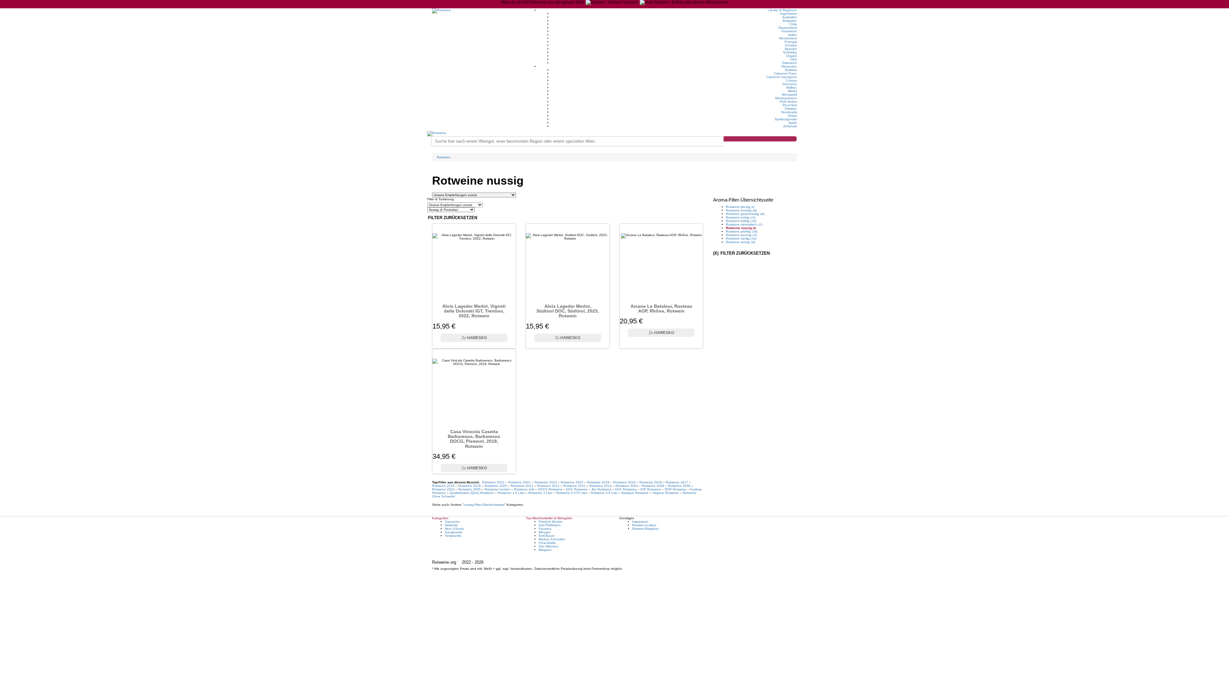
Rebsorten (789, 66)
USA (793, 59)
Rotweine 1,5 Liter (511, 493)
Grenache (789, 84)
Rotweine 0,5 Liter (604, 493)
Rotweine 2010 (443, 489)
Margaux (545, 550)
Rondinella (789, 112)
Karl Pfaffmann (550, 525)
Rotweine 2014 (600, 486)
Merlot (792, 91)
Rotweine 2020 (572, 482)
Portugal (790, 42)
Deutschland (787, 27)
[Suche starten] (760, 138)
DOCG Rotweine (550, 489)
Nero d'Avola (454, 528)
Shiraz (792, 115)
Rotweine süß (524, 489)
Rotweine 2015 (469, 486)
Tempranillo (453, 535)
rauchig (741, 235)
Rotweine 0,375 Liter (571, 493)
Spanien (790, 49)
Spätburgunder (786, 119)
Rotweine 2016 (443, 486)
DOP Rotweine (676, 489)
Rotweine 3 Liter (540, 493)
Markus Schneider (552, 539)
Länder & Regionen (782, 10)
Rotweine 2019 (598, 482)
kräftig (741, 221)
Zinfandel (790, 126)
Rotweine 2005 (469, 489)
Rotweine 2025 (496, 486)
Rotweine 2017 (677, 482)
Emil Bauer (547, 535)
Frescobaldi (547, 542)
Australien (789, 17)
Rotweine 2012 (548, 486)
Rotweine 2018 (650, 482)
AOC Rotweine (626, 489)
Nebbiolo (451, 525)
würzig (740, 242)
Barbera (791, 70)
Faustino (545, 528)
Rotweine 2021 (519, 482)
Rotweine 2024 (624, 482)
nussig (484, 504)
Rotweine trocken (497, 489)
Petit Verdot (788, 101)
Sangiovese (453, 532)
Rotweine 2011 (574, 486)
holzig (741, 217)
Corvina (791, 80)
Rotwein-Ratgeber (645, 528)
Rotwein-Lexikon (644, 525)
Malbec (791, 87)
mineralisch (744, 224)
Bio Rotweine (601, 489)
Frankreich (789, 31)
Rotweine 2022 (493, 482)
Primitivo (791, 108)
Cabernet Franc (785, 73)
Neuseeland (788, 38)
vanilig (741, 238)
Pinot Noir (790, 105)
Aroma (743, 200)
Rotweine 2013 (522, 486)
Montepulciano (786, 98)
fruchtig (741, 210)
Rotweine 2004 (626, 486)
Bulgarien (790, 20)
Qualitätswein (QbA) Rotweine (472, 493)
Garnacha (452, 521)
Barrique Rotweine (635, 493)
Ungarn (791, 56)
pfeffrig (742, 231)
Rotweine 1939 (653, 486)
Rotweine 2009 (679, 486)
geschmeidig (745, 214)
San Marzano (548, 546)
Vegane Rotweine (666, 493)
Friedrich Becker (550, 521)
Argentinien (788, 13)
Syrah (792, 122)
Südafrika (790, 52)
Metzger (544, 532)
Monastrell (789, 94)
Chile (793, 24)
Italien (792, 34)
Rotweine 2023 (545, 482)
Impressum (640, 521)
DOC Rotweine (577, 489)
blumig (740, 207)
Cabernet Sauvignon (781, 77)
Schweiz (791, 45)
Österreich (789, 63)
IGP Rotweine (650, 489)
